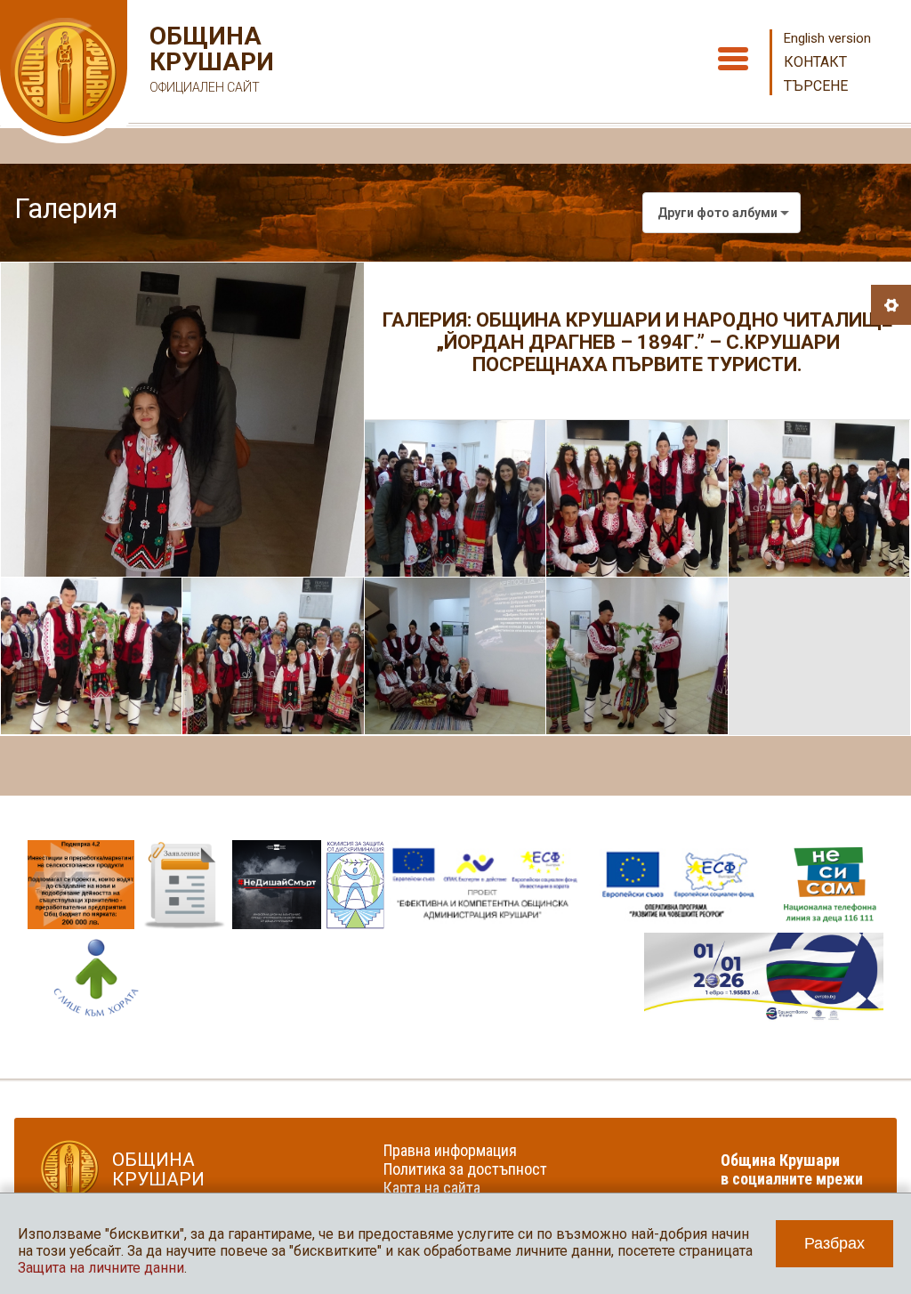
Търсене (816, 85)
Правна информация (450, 1150)
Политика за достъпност (465, 1169)
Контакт (815, 61)
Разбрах (834, 1243)
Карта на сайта (431, 1187)
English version (827, 38)
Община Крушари (209, 58)
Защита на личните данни (101, 1267)
